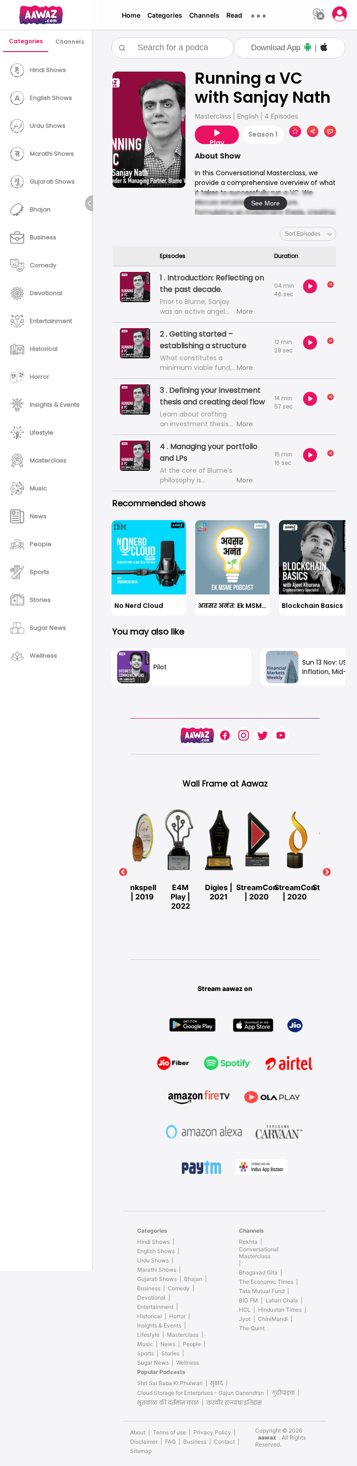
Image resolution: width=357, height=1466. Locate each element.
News (167, 1344)
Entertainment (155, 1306)
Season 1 (263, 134)
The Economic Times (266, 1281)
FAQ (170, 1441)
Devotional (151, 1297)
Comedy (179, 1288)
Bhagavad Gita (258, 1272)
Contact (224, 1441)
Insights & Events (159, 1325)
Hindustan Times (280, 1309)
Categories (164, 15)
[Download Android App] (308, 48)
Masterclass (182, 1334)
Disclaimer (144, 1441)
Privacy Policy (212, 1432)
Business (148, 1288)
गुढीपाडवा (283, 1392)
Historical (149, 1316)
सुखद (216, 1383)
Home (131, 15)
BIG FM (248, 1300)
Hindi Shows (153, 1241)
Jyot (245, 1318)
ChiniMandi (273, 1318)
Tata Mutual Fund (261, 1291)
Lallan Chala (281, 1300)
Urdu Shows (153, 1260)
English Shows (156, 1251)
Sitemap (141, 1450)
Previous (123, 872)
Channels (204, 15)
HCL (245, 1309)
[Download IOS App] (324, 48)
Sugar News (153, 1362)
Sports (145, 1353)
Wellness (187, 1362)
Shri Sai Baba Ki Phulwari (170, 1383)
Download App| (284, 47)
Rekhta (248, 1241)
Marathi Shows (156, 1269)
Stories (170, 1353)
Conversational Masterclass (258, 1253)
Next (326, 872)
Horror (177, 1316)
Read (234, 15)
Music (145, 1344)
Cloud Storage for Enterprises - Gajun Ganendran (200, 1392)
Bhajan (193, 1278)
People (192, 1344)
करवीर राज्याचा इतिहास (234, 1402)
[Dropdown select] (308, 234)
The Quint (251, 1328)
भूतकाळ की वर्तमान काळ (168, 1402)
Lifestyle (148, 1334)
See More (265, 203)
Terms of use (169, 1432)
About (137, 1432)
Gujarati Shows (157, 1278)
